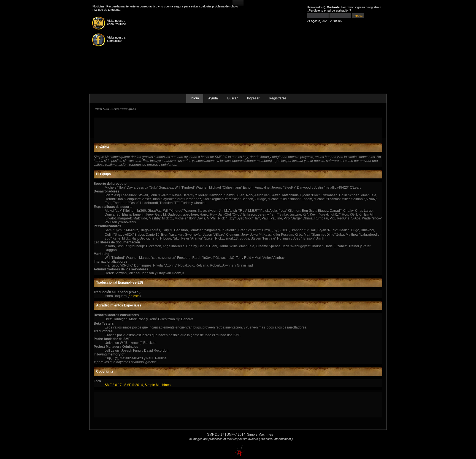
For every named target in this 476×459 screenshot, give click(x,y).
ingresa (360, 7)
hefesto (134, 296)
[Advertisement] (238, 130)
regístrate (374, 7)
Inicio (195, 98)
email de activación (336, 10)
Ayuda (213, 98)
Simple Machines (158, 385)
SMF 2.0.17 (113, 385)
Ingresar (253, 98)
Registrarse (277, 98)
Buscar (232, 98)
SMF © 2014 (133, 385)
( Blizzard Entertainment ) (276, 439)
